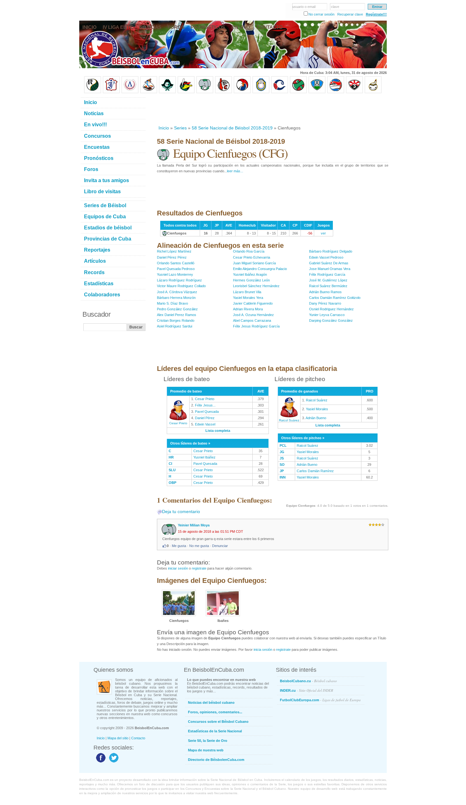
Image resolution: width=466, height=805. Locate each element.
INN (283, 477)
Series (180, 127)
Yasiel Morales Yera (248, 298)
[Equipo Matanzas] (186, 92)
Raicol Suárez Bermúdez (328, 286)
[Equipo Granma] (335, 92)
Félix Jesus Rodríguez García (256, 326)
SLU (172, 470)
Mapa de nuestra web (205, 750)
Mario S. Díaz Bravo (172, 303)
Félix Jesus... (205, 405)
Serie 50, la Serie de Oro (207, 740)
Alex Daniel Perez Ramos (176, 315)
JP (282, 471)
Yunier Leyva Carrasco (327, 315)
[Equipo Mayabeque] (148, 92)
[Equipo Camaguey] (279, 92)
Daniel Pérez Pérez (172, 257)
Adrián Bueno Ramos (325, 292)
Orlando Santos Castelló (175, 263)
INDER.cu (306, 690)
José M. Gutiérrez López (328, 280)
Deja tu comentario (181, 511)
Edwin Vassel (205, 424)
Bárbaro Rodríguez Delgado (330, 251)
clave (335, 7)
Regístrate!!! (376, 14)
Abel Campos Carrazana (252, 320)
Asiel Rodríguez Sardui (174, 326)
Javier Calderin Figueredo (253, 303)
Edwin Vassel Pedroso (326, 257)
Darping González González (331, 320)
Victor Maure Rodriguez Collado (181, 286)
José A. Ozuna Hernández (253, 315)
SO (282, 464)
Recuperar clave (350, 14)
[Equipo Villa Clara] (223, 92)
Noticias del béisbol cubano (211, 702)
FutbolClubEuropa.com (320, 699)
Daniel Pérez (205, 418)
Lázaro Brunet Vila (247, 292)
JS (282, 458)
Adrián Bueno (316, 418)
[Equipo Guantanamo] (373, 92)
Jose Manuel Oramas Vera (329, 269)
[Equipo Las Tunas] (298, 92)
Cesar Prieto (178, 423)
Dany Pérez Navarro (325, 303)
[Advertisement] (272, 109)
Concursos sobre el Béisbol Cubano (218, 721)
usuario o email (303, 7)
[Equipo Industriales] (111, 92)
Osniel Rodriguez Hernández (331, 309)
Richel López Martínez (174, 251)
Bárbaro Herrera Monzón (176, 298)
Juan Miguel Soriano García (254, 263)
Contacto (138, 738)
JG (282, 452)
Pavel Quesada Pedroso (176, 269)
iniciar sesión (178, 568)
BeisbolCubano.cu (308, 680)
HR (171, 457)
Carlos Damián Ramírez (315, 471)
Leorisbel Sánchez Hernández (256, 286)
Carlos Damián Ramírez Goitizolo (334, 298)
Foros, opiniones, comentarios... (215, 712)
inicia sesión (263, 649)
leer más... (235, 171)
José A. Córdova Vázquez (177, 292)
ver (323, 233)
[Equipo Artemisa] (130, 92)
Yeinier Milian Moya (194, 525)
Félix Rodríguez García (327, 274)
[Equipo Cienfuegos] (204, 92)
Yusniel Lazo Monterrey (175, 274)
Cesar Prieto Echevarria (251, 257)
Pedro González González (177, 309)
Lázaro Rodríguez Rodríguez (179, 280)
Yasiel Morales (317, 409)
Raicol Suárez (289, 420)
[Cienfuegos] (179, 615)
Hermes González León (251, 280)
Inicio (164, 127)
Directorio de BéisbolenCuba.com (216, 760)
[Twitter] (113, 762)
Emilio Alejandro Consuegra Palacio (260, 269)
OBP (172, 483)
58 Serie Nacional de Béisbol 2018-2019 (232, 127)
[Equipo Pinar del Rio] (92, 92)
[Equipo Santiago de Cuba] (354, 92)
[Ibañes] (223, 615)
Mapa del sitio (117, 738)
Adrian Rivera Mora (248, 309)
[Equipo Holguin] (317, 92)
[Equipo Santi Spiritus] (242, 92)
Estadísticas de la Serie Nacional (215, 731)
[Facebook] (100, 762)
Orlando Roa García (248, 251)
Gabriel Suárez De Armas (328, 263)
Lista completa (217, 430)
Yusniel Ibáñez (204, 457)
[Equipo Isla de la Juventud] (167, 92)
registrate (199, 568)
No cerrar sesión (321, 14)
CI (170, 463)
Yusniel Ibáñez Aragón (250, 274)
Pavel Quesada (207, 411)
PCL (283, 445)
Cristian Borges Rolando (175, 320)
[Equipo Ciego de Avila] (260, 92)
